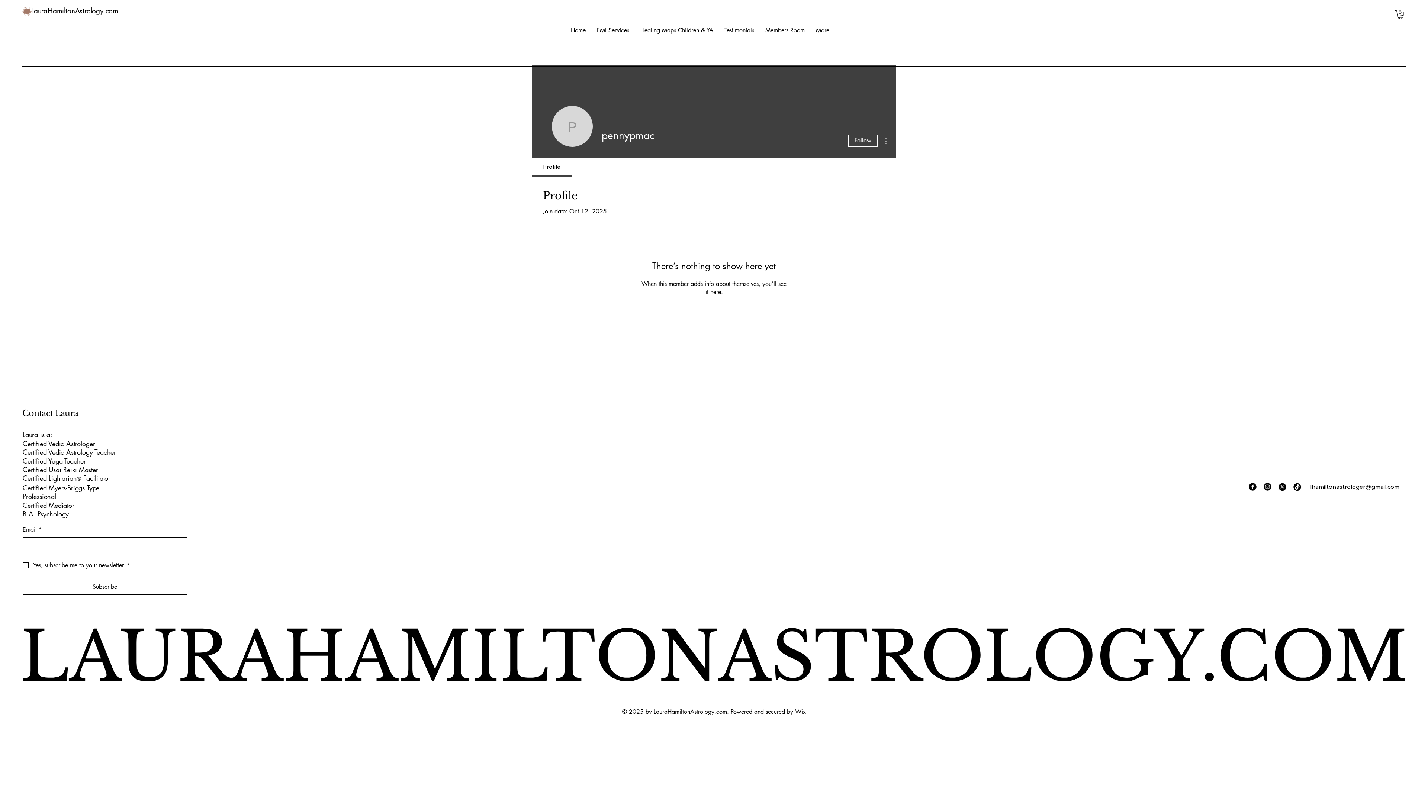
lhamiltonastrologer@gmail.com (1354, 486)
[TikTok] (1297, 486)
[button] (1400, 14)
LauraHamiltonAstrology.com (74, 11)
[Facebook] (1252, 486)
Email (32, 529)
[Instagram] (1267, 486)
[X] (1282, 486)
